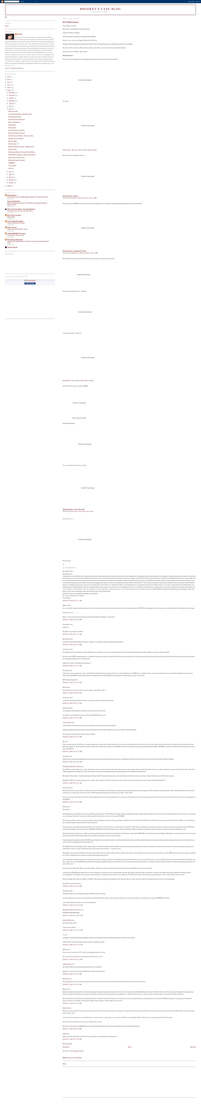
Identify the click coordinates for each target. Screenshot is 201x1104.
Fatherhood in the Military (15, 138)
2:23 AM (74, 26)
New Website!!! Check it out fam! (15, 235)
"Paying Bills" (12, 165)
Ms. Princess (66, 571)
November (12, 95)
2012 (8, 82)
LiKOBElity (11, 163)
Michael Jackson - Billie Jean (70, 150)
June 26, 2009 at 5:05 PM (72, 1029)
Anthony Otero (67, 722)
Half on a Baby (12, 141)
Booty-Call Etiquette (14, 122)
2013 (8, 79)
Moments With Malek (13, 201)
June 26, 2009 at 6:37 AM (72, 634)
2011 (8, 85)
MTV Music (83, 418)
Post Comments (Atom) (77, 1051)
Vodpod (94, 150)
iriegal (64, 1033)
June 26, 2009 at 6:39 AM (72, 644)
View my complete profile (14, 68)
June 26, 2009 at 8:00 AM (72, 693)
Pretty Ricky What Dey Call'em (71, 766)
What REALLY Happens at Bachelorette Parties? (22, 155)
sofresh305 (73, 198)
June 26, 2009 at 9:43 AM (72, 783)
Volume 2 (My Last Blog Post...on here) (17, 229)
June (10, 109)
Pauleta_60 (73, 511)
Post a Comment (67, 1044)
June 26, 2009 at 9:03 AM (72, 737)
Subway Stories (11, 217)
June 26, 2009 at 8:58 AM (72, 718)
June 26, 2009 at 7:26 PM (72, 1039)
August (11, 103)
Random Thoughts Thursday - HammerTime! (21, 146)
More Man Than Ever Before (16, 130)
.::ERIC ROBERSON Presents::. (16, 233)
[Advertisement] (78, 1082)
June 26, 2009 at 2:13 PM (72, 974)
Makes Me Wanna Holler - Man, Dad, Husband (21, 209)
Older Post (193, 1047)
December (12, 93)
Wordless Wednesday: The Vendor (16, 223)
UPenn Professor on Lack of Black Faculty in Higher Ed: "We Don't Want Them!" (28, 197)
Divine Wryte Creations (14, 215)
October (11, 98)
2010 (8, 88)
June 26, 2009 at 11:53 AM (73, 945)
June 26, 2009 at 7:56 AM (72, 682)
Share (64, 1064)
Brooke (65, 687)
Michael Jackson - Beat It (70, 196)
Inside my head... (12, 227)
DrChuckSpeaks (12, 195)
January (11, 183)
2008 (8, 186)
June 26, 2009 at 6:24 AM (72, 619)
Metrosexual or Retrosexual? (16, 157)
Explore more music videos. (86, 511)
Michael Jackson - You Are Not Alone (74, 509)
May (10, 172)
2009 (8, 90)
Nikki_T (65, 605)
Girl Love (11, 168)
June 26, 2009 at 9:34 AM (72, 762)
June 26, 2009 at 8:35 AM (72, 703)
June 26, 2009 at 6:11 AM (72, 600)
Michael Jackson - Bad (68, 380)
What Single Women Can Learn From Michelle (21, 152)
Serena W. (65, 979)
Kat (64, 741)
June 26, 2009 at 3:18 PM (72, 984)
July (10, 106)
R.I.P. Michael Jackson (70, 22)
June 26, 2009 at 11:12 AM (73, 930)
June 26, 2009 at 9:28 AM (72, 751)
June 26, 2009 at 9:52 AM (72, 802)
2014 (8, 77)
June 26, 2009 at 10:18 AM (73, 905)
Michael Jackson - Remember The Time (74, 251)
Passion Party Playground (15, 240)
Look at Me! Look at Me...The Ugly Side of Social (20, 211)
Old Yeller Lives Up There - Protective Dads (20, 136)
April (10, 174)
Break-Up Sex (12, 128)
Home (129, 1047)
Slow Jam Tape (12, 149)
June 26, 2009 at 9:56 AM (72, 886)
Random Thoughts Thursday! (16, 119)
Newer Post (66, 1047)
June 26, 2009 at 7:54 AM (72, 666)
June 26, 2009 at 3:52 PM (72, 1003)
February (11, 180)
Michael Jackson (77, 418)
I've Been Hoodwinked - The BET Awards (20, 114)
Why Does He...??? (13, 144)
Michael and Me (13, 111)
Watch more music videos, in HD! (87, 198)
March (11, 177)
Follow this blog (30, 283)
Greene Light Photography (15, 221)
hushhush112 (74, 253)
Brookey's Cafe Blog (100, 9)
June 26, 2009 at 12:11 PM (73, 959)
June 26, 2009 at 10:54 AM (73, 915)
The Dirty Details (12, 247)
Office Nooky (12, 125)
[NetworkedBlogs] (29, 280)
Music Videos (87, 150)
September (12, 101)
